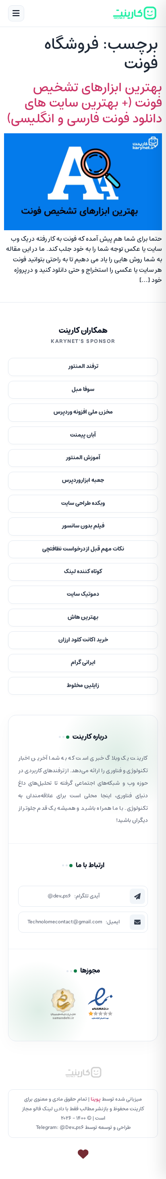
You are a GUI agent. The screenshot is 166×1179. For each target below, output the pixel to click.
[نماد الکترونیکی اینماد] (100, 1006)
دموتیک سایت (83, 594)
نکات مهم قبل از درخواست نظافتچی (83, 549)
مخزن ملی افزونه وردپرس (83, 412)
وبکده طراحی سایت (83, 503)
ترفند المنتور (83, 366)
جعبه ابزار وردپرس (83, 480)
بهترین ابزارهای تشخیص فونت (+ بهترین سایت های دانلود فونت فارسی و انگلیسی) (84, 103)
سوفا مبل (83, 390)
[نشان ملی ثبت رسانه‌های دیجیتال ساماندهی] (63, 1006)
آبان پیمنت (83, 435)
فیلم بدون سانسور (83, 526)
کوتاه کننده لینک (83, 572)
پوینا (96, 1099)
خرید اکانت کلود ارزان (83, 640)
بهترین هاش (83, 617)
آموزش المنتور (83, 458)
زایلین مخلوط (83, 686)
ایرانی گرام (83, 663)
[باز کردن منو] (16, 13)
